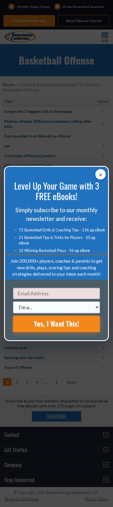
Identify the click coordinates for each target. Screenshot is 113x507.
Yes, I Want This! (56, 324)
